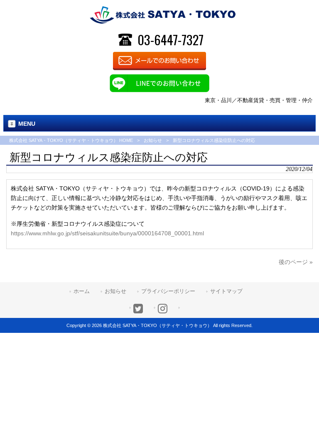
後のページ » (296, 262)
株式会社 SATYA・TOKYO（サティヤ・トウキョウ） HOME (71, 140)
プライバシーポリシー (168, 291)
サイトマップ (226, 291)
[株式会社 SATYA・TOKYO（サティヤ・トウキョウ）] (162, 14)
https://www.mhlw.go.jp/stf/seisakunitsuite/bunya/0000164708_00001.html (107, 233)
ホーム (82, 291)
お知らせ (153, 140)
